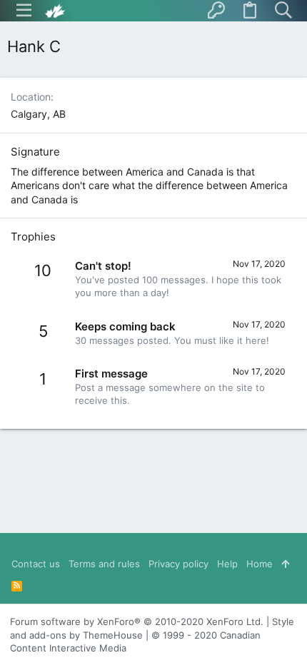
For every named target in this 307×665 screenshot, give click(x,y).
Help (227, 563)
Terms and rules (104, 563)
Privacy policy (178, 563)
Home (259, 563)
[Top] (285, 563)
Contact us (35, 563)
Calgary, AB (38, 114)
